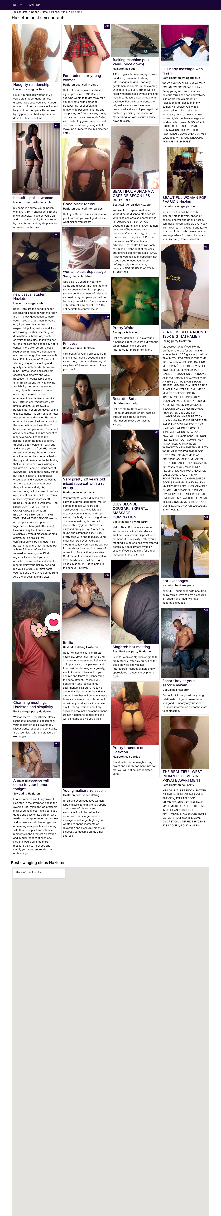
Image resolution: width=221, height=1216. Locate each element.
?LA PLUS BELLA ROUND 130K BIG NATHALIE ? (184, 334)
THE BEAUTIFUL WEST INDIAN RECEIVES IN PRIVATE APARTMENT (182, 776)
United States (39, 11)
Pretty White (123, 328)
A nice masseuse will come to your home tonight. (31, 784)
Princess (70, 343)
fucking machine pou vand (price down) (131, 62)
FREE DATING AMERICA (26, 5)
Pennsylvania (59, 11)
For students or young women (82, 77)
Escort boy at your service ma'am (178, 683)
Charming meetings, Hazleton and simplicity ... (35, 704)
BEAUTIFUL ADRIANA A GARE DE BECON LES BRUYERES (133, 195)
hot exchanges (175, 581)
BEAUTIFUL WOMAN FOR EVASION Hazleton (184, 199)
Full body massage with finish (182, 71)
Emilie (68, 642)
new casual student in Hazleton (32, 296)
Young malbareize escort (84, 790)
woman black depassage (84, 271)
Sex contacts (19, 11)
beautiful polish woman (33, 198)
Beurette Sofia (125, 398)
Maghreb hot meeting (131, 647)
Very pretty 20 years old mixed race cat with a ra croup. (84, 483)
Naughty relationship (31, 84)
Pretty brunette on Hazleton (128, 750)
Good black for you (79, 204)
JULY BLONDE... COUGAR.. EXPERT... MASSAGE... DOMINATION (130, 510)
